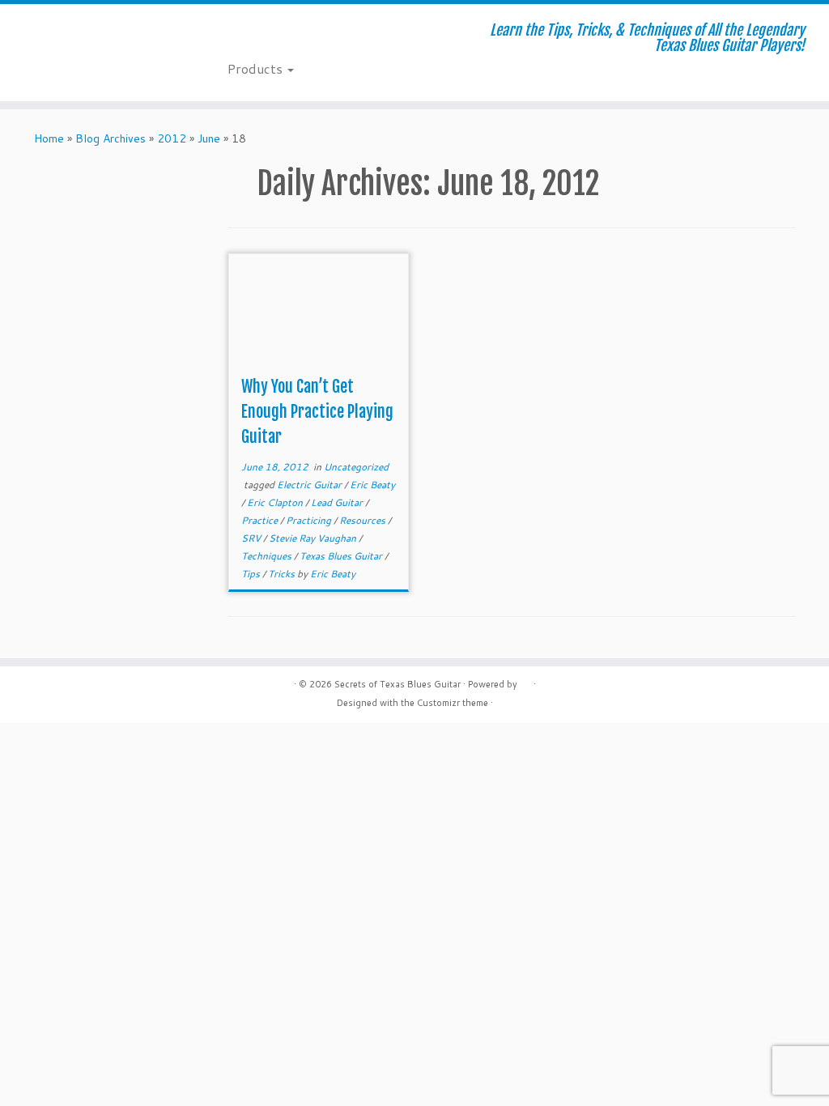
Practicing (310, 520)
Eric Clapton (276, 502)
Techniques (267, 556)
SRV (252, 538)
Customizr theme (452, 702)
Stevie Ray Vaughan (314, 538)
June (209, 138)
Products (256, 68)
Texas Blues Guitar (342, 556)
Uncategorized (356, 467)
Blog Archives (110, 138)
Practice (260, 520)
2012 (171, 138)
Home (49, 138)
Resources (363, 520)
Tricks (282, 574)
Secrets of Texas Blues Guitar (397, 684)
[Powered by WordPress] (525, 681)
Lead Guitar (338, 502)
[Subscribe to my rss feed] (238, 32)
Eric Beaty (372, 484)
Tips (251, 574)
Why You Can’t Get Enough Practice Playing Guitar (317, 411)
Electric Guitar (310, 484)
